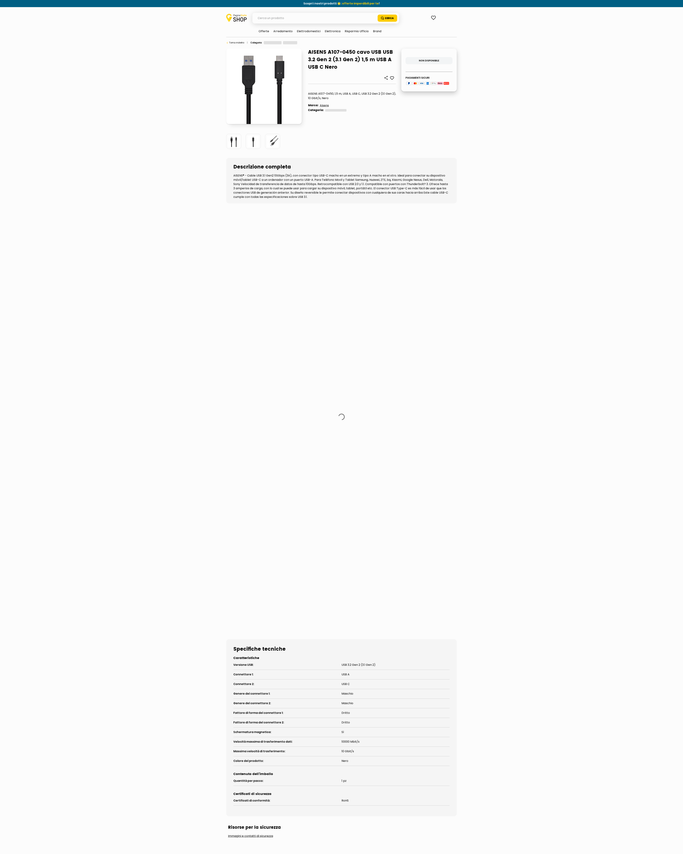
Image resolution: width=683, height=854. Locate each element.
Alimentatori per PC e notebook (257, 493)
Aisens (324, 105)
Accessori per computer (308, 42)
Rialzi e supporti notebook (357, 493)
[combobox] (325, 18)
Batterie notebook (309, 493)
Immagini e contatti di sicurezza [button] (250, 466)
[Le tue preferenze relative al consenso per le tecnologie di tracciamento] (676, 847)
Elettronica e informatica (277, 42)
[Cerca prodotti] (387, 18)
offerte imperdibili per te (360, 3)
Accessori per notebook (338, 42)
